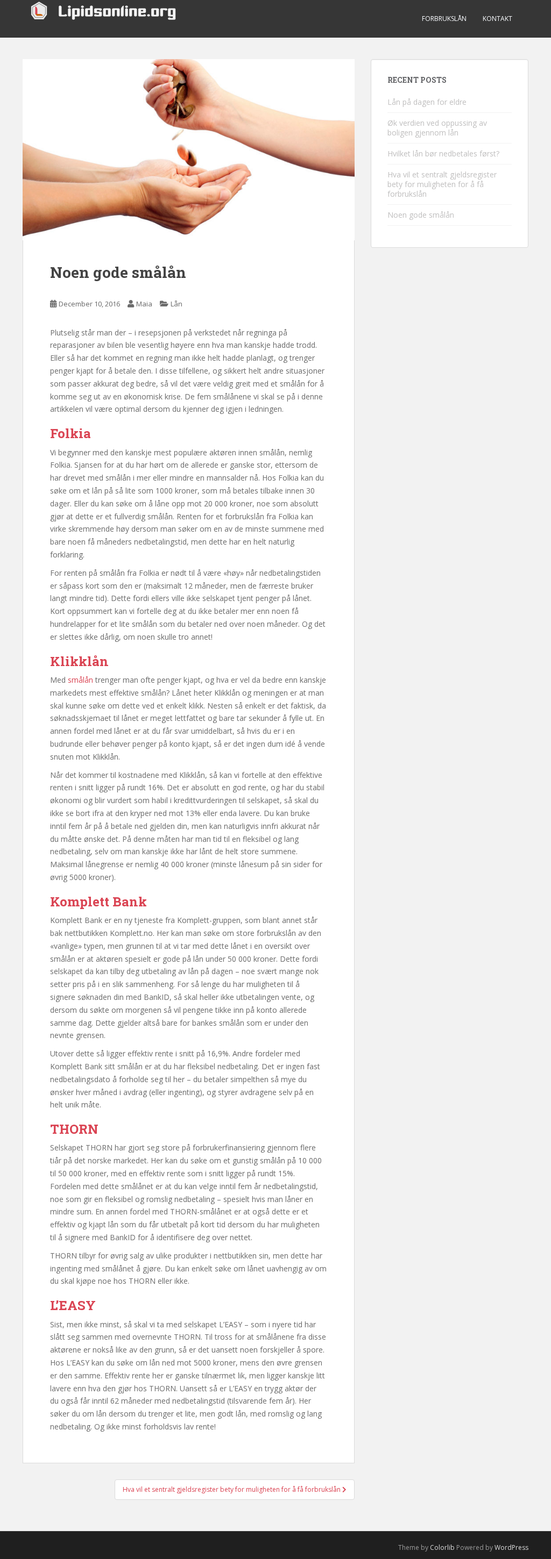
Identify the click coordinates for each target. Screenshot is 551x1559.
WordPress (511, 1547)
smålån (80, 680)
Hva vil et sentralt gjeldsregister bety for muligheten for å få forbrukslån (442, 184)
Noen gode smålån (420, 215)
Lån (176, 304)
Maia (144, 304)
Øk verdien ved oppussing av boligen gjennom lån (437, 128)
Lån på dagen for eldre (427, 102)
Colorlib (442, 1547)
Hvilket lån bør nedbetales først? (443, 153)
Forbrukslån (444, 18)
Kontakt (497, 18)
